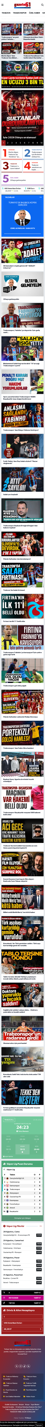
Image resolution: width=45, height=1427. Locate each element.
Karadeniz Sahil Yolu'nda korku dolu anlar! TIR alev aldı (22, 1075)
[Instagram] (20, 1366)
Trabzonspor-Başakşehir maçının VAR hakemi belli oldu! (21, 813)
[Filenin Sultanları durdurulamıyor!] (22, 544)
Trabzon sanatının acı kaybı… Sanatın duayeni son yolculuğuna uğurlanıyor (37, 167)
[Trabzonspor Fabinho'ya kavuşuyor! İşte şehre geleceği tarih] (22, 637)
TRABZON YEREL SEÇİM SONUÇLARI (22, 1412)
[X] (16, 1366)
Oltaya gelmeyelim (18, 180)
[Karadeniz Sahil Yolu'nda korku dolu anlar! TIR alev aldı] (22, 1059)
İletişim (21, 1404)
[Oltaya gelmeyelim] (22, 284)
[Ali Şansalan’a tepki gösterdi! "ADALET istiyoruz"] (22, 251)
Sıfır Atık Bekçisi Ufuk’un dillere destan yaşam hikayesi (22, 19)
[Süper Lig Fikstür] (41, 1226)
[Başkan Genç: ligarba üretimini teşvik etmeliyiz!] (22, 764)
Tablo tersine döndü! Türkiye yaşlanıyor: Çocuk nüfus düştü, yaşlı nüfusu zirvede (19, 978)
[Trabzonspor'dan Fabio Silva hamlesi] (22, 733)
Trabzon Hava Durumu (29, 1378)
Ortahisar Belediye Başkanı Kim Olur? (29, 1407)
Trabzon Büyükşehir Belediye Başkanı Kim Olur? (22, 1409)
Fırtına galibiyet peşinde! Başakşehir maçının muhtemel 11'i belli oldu (21, 1109)
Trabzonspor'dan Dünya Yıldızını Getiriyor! (21, 430)
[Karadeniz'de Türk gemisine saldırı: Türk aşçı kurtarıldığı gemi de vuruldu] (22, 928)
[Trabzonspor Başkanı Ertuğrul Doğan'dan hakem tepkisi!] (22, 510)
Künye (27, 1404)
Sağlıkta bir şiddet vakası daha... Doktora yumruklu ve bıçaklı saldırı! (20, 1011)
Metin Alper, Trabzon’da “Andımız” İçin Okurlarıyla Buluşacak (14, 154)
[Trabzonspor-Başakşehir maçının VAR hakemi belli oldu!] (22, 797)
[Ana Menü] (2, 5)
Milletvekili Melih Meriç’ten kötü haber (19, 912)
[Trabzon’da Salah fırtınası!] (22, 575)
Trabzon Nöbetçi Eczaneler (10, 1378)
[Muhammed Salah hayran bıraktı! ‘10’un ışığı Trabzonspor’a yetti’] (22, 348)
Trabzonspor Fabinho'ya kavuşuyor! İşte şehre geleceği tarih (22, 653)
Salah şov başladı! (10, 494)
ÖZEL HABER (34, 13)
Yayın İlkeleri (35, 1404)
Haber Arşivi (30, 1396)
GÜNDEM (11, 149)
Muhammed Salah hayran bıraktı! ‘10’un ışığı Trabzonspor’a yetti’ (21, 365)
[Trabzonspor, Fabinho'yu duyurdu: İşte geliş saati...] (22, 315)
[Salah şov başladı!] (22, 479)
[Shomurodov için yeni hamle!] (22, 1028)
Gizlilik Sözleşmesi (11, 1404)
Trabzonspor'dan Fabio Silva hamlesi (18, 748)
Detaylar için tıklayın (22, 1218)
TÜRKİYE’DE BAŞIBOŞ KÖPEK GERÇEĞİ (23, 204)
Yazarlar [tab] (9, 197)
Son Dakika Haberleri (13, 1396)
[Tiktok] (24, 1366)
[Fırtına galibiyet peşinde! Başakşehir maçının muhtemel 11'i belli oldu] (22, 1092)
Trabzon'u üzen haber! (15, 167)
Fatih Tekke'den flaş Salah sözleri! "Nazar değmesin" (20, 462)
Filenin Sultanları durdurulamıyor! (17, 559)
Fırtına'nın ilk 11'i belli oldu (14, 621)
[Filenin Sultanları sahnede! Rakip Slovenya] (22, 702)
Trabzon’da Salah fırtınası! (14, 590)
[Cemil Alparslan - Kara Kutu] (22, 218)
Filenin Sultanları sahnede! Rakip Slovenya (20, 717)
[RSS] (28, 1366)
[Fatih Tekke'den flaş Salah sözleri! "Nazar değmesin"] (22, 446)
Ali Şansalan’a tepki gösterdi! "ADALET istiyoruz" (19, 267)
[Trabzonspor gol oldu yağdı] (22, 670)
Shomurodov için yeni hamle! (15, 1043)
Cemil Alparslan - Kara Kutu (22, 228)
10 (41, 143)
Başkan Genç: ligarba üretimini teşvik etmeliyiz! (18, 780)
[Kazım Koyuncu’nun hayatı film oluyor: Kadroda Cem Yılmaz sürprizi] (22, 864)
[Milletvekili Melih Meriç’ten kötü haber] (22, 897)
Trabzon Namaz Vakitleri (10, 1384)
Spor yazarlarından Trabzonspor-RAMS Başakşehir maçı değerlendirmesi (19, 398)
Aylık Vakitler (9, 1156)
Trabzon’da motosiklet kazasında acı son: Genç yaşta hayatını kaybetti (20, 847)
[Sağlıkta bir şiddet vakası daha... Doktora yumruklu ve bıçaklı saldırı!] (22, 995)
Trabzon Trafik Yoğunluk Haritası (29, 1384)
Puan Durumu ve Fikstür (10, 1391)
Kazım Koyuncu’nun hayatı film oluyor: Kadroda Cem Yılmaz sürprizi (18, 880)
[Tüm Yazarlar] (41, 197)
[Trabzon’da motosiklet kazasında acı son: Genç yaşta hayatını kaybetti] (22, 831)
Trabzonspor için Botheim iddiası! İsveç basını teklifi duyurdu (37, 154)
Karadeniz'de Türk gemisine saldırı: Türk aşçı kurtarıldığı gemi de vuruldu (21, 944)
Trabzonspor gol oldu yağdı (14, 686)
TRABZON (6, 13)
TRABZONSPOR (19, 13)
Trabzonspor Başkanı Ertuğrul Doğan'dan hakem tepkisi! (20, 527)
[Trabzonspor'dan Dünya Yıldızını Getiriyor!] (22, 415)
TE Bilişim (28, 1418)
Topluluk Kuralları (8, 1407)
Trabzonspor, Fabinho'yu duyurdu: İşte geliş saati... (21, 331)
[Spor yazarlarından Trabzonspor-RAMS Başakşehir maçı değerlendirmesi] (22, 382)
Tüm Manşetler (31, 1390)
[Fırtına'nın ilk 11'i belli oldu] (22, 606)
